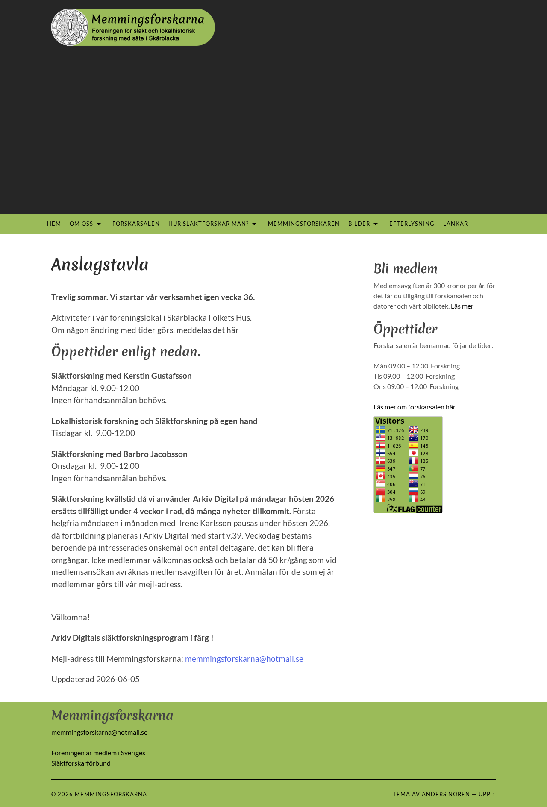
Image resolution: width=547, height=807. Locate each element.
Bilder (359, 223)
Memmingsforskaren (304, 223)
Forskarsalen (136, 223)
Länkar (455, 223)
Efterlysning (412, 223)
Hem (54, 223)
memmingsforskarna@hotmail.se (244, 658)
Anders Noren (446, 794)
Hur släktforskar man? (208, 223)
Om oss (81, 223)
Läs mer (462, 306)
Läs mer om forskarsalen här (414, 407)
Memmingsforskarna (111, 794)
